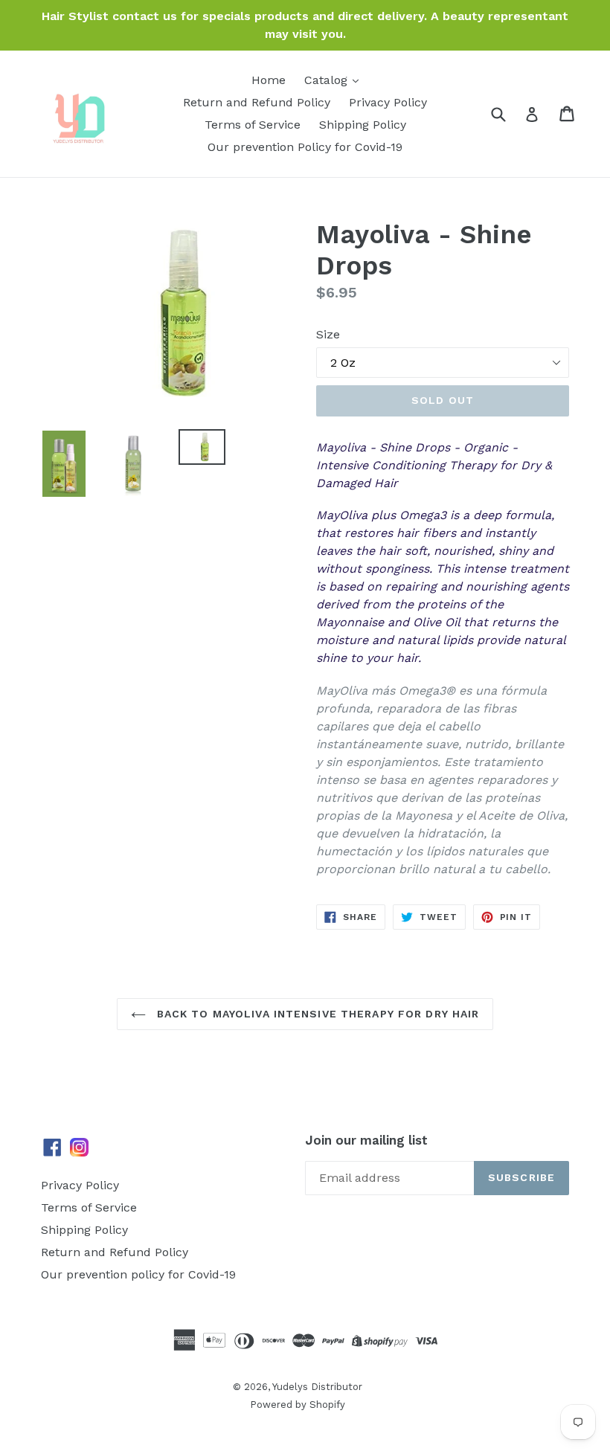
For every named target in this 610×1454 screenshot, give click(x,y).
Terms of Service (253, 125)
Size (328, 334)
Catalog (327, 80)
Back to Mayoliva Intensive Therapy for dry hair (316, 1014)
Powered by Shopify (297, 1404)
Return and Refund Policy (256, 102)
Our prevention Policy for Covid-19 (305, 147)
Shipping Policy (362, 125)
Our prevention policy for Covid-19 (138, 1274)
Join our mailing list (366, 1140)
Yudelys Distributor (317, 1386)
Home (268, 80)
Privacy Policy (388, 102)
